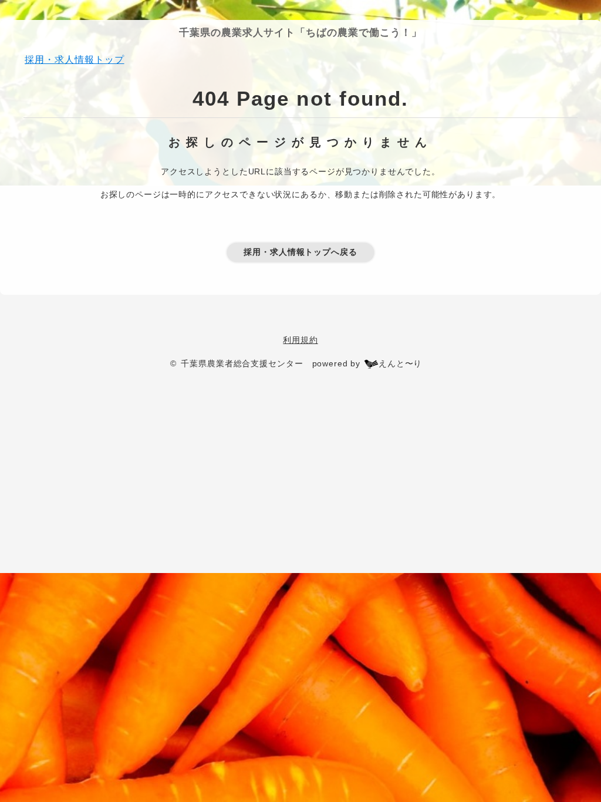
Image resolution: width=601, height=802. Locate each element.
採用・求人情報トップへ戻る (300, 252)
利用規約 (300, 340)
